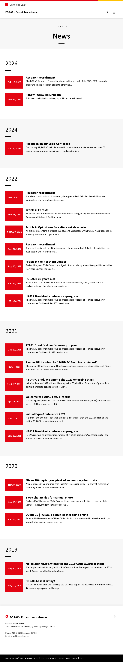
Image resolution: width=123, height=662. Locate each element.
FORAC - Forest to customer (22, 12)
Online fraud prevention (68, 658)
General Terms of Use (49, 658)
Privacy (82, 658)
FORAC (60, 26)
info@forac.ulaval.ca (20, 636)
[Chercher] (106, 12)
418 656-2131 (17, 633)
